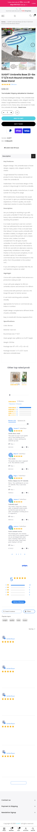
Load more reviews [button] (18, 783)
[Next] (33, 45)
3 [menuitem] (20, 554)
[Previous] (4, 45)
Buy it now (18, 124)
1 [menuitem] (16, 554)
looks (18, 620)
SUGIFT (9, 138)
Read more (22, 107)
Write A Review (18, 602)
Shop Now (28, 11)
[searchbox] (12, 611)
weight (5, 620)
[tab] (12, 421)
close (34, 3)
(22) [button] (17, 407)
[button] (11, 444)
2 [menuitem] (18, 554)
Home (3, 22)
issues (25, 620)
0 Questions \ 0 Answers (15, 404)
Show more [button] (6, 625)
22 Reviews (13, 84)
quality (12, 620)
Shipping (14, 93)
